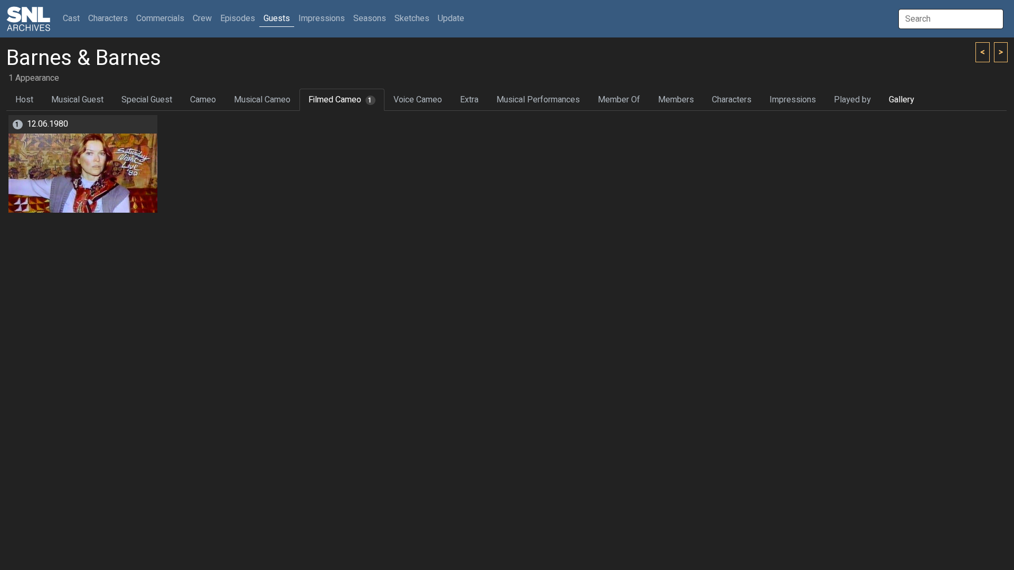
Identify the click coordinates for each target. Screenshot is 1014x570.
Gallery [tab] (901, 99)
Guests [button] (277, 18)
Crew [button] (202, 18)
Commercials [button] (160, 18)
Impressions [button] (321, 18)
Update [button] (451, 18)
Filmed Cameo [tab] (340, 99)
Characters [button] (108, 18)
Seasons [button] (369, 18)
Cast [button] (73, 18)
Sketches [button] (412, 18)
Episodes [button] (237, 18)
